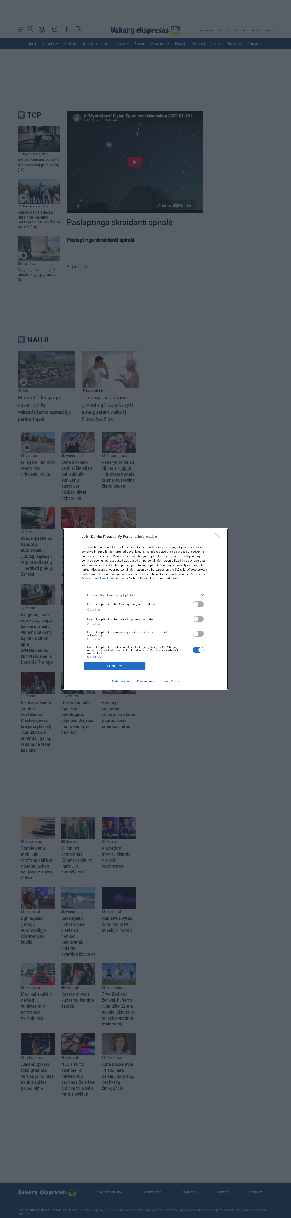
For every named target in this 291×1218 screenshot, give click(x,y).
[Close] (219, 537)
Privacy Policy (169, 681)
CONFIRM (115, 666)
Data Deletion (121, 681)
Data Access (145, 681)
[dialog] (145, 609)
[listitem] (145, 595)
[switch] (198, 604)
